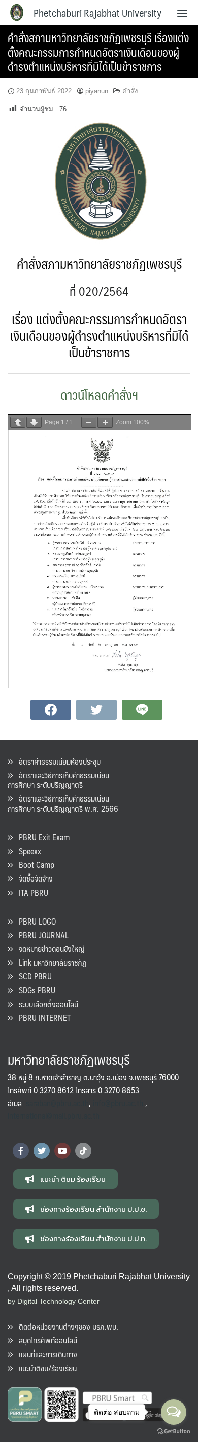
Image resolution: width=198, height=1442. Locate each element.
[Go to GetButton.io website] (173, 1431)
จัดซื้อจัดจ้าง (33, 878)
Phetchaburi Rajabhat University (97, 12)
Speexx (27, 851)
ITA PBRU (30, 892)
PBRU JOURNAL (41, 935)
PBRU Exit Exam (41, 837)
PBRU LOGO (34, 921)
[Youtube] (62, 1151)
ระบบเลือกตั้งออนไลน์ (45, 1004)
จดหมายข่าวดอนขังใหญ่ (49, 948)
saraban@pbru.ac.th (57, 1103)
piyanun (96, 91)
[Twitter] (42, 1151)
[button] (65, 1179)
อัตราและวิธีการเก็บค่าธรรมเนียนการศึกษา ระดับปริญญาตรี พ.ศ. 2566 (63, 803)
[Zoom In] (105, 422)
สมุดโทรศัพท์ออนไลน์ (45, 1340)
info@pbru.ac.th (118, 1103)
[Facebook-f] (21, 1151)
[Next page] (34, 422)
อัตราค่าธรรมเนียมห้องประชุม (57, 761)
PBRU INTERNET (42, 1017)
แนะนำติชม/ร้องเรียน (45, 1368)
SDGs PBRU (34, 990)
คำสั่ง (130, 91)
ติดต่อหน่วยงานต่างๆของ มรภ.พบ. (65, 1326)
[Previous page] (17, 422)
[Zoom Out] (88, 422)
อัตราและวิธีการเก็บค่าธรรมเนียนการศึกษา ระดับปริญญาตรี (58, 779)
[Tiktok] (83, 1151)
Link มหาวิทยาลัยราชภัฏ (50, 962)
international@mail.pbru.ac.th (54, 1116)
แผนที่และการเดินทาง (45, 1354)
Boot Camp (33, 864)
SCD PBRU (32, 976)
